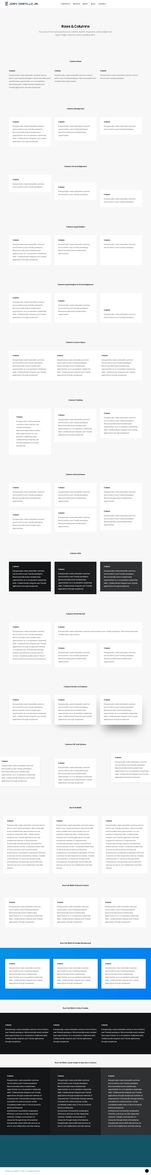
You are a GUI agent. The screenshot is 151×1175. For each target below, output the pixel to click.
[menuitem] (65, 4)
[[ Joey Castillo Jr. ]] (21, 4)
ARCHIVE (76, 4)
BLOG (93, 4)
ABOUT (85, 4)
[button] (138, 4)
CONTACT (102, 4)
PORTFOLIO (65, 4)
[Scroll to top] (147, 1171)
